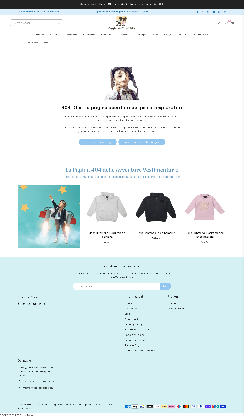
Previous (86, 216)
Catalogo (173, 303)
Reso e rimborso (135, 340)
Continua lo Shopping (97, 142)
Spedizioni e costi (135, 334)
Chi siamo (131, 308)
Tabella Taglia (133, 345)
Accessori (125, 34)
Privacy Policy (133, 324)
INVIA (165, 286)
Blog (127, 313)
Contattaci (131, 319)
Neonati (71, 34)
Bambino (89, 34)
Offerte (55, 34)
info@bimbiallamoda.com (38, 387)
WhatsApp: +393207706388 (38, 381)
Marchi (183, 34)
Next (226, 216)
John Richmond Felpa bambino (156, 233)
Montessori (201, 34)
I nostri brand (176, 308)
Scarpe (142, 34)
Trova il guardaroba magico (142, 142)
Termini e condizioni (137, 329)
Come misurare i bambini (140, 350)
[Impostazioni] (232, 22)
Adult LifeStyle (163, 34)
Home (40, 34)
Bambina (107, 34)
